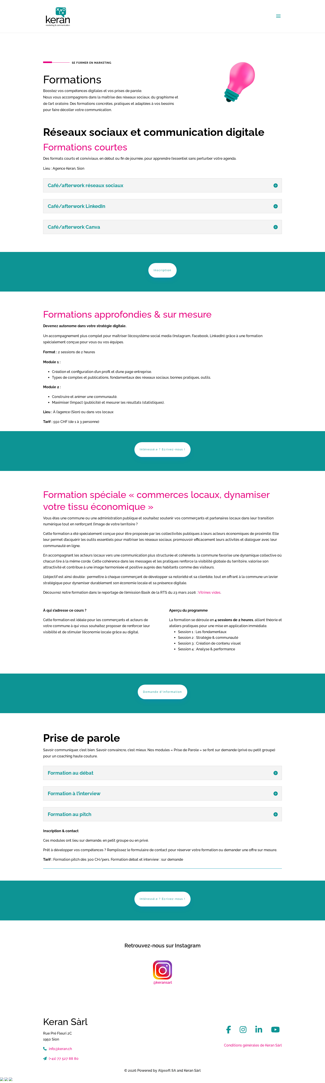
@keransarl (162, 982)
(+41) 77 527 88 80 (63, 1058)
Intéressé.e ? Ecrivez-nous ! (162, 449)
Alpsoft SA (167, 1070)
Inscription (162, 270)
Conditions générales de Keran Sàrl (253, 1045)
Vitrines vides (209, 592)
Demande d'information (162, 691)
